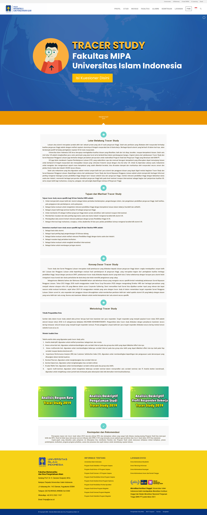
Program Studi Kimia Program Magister (96, 488)
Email (201, 1)
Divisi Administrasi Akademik (139, 462)
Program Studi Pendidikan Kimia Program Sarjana (99, 477)
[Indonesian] (196, 8)
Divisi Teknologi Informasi (138, 465)
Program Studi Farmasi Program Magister (97, 492)
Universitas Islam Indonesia (92, 462)
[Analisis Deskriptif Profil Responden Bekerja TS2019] (149, 401)
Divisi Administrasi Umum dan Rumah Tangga (144, 473)
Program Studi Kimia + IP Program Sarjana (97, 469)
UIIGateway (176, 1)
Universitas (167, 1)
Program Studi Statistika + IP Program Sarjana (98, 465)
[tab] (103, 118)
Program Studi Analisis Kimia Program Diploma (99, 481)
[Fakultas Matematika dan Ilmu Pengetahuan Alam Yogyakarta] (25, 8)
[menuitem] (167, 1)
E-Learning (194, 1)
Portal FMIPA (185, 1)
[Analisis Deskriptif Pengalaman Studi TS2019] (103, 401)
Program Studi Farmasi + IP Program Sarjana (98, 473)
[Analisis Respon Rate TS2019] (57, 401)
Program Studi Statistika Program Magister (97, 496)
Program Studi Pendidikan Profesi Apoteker (97, 484)
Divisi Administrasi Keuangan (139, 469)
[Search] (201, 8)
